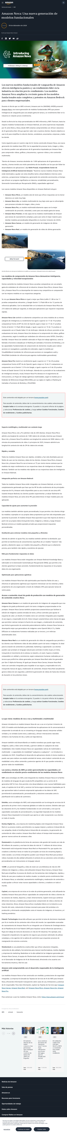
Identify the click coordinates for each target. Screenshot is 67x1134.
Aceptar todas (42, 1129)
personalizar (6, 1129)
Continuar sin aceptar (23, 1129)
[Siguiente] (13, 1033)
